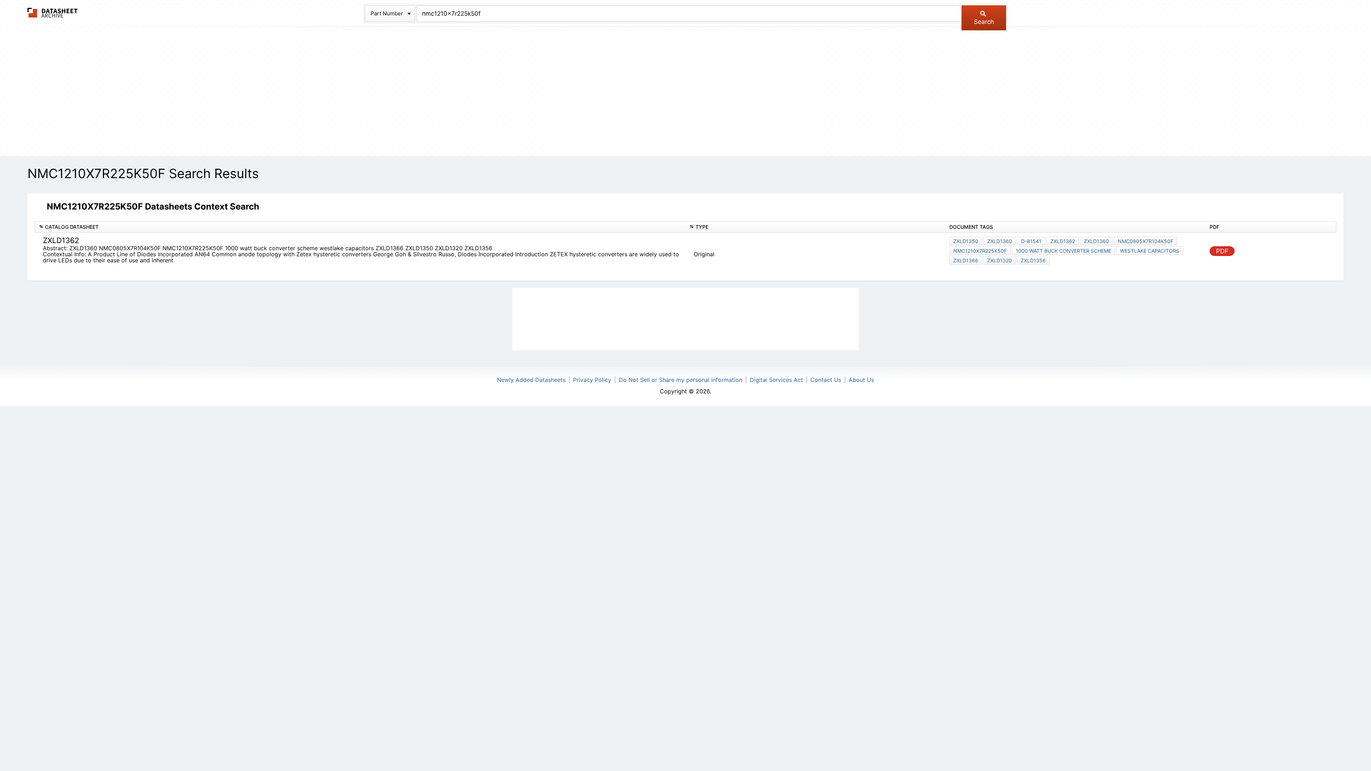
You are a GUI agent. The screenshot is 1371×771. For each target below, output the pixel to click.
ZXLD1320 (999, 260)
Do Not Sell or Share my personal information (680, 379)
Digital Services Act (776, 379)
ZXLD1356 (1033, 260)
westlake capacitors (1149, 251)
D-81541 (1031, 241)
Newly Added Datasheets (531, 379)
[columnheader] (360, 227)
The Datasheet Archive (52, 12)
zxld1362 (1062, 241)
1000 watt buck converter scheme (1063, 251)
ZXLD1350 (965, 241)
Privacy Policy (592, 379)
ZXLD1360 (999, 241)
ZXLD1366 (965, 260)
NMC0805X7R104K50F (1145, 241)
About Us (861, 379)
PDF (1222, 251)
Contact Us (825, 379)
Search (984, 21)
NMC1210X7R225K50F (980, 251)
